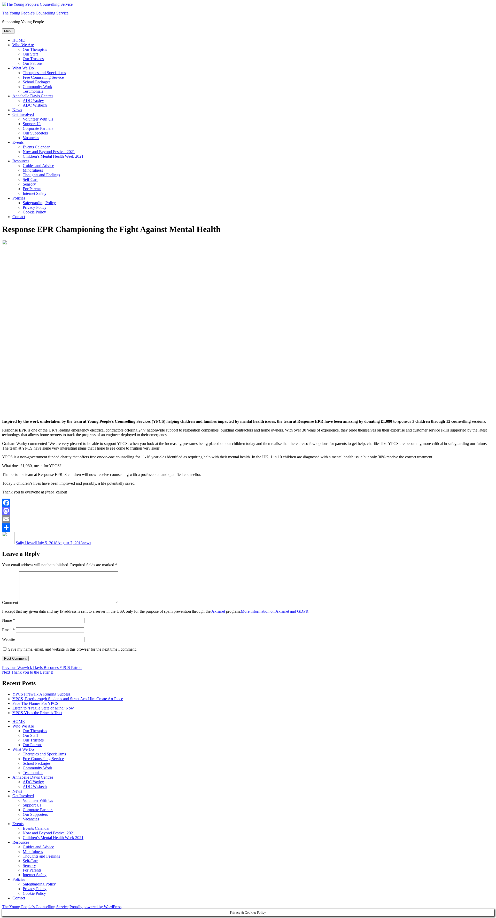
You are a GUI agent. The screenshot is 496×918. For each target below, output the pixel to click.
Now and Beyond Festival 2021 (49, 151)
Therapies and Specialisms (44, 72)
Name (8, 620)
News (17, 110)
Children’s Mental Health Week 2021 (53, 156)
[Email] (248, 519)
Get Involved (23, 114)
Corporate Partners (38, 128)
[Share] (248, 527)
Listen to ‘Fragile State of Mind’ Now (43, 708)
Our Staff (30, 54)
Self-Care (30, 179)
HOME (18, 40)
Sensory (29, 184)
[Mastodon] (248, 511)
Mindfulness (33, 170)
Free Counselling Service (43, 77)
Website (8, 639)
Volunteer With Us (38, 119)
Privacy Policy (35, 207)
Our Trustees (33, 59)
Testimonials (33, 91)
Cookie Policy (34, 212)
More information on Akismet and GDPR (274, 611)
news (87, 543)
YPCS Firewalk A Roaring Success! (42, 694)
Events (18, 142)
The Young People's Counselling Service (35, 13)
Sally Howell (26, 543)
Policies (18, 198)
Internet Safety (35, 193)
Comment (10, 602)
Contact (18, 216)
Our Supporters (35, 133)
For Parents (32, 189)
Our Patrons (32, 63)
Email (8, 630)
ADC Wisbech (35, 105)
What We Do (23, 68)
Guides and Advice (38, 165)
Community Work (37, 86)
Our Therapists (35, 49)
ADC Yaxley (33, 100)
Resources (20, 161)
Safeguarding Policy (39, 203)
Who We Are (23, 45)
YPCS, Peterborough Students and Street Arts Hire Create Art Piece (67, 699)
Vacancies (31, 137)
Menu (8, 31)
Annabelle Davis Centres (32, 96)
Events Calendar (36, 147)
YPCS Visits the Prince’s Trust (37, 713)
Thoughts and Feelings (41, 175)
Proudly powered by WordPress (95, 907)
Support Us (32, 124)
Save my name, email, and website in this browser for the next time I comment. (72, 649)
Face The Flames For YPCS (35, 703)
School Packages (36, 82)
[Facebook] (248, 503)
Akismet (218, 611)
